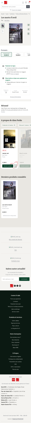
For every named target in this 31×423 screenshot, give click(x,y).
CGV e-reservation (15, 366)
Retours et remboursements (15, 306)
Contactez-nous (15, 261)
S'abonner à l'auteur (7, 125)
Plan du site (15, 369)
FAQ (15, 250)
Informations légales (15, 356)
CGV (15, 364)
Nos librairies (15, 340)
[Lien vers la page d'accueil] (5, 2)
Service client (15, 311)
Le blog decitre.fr (15, 328)
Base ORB (15, 347)
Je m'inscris (24, 279)
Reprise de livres (15, 323)
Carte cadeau (15, 320)
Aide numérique (15, 309)
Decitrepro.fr (15, 345)
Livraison (15, 301)
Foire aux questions (15, 299)
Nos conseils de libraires (15, 239)
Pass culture (15, 325)
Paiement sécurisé (15, 304)
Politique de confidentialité (16, 359)
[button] (15, 109)
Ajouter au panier (8, 166)
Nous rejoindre (15, 342)
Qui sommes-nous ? (15, 337)
